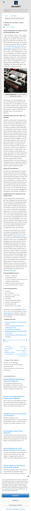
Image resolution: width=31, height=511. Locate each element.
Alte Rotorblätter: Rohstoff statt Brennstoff (13, 432)
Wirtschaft (22, 340)
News (11, 340)
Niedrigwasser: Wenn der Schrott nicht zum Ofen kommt (14, 414)
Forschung (14, 16)
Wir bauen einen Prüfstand (13, 329)
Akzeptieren (15, 495)
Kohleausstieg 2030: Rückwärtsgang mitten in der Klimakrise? (14, 380)
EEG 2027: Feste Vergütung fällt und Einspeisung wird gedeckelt (14, 397)
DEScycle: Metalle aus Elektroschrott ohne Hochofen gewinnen (14, 466)
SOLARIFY (16, 6)
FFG (11, 270)
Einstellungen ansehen (15, 505)
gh (13, 27)
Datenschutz (9, 509)
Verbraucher (17, 340)
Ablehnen (15, 500)
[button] (28, 476)
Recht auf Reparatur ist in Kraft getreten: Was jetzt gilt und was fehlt (14, 449)
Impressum (22, 509)
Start (7, 16)
